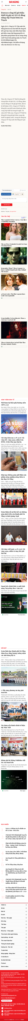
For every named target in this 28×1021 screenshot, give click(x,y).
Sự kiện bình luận (5, 960)
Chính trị (13, 5)
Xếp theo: (3, 211)
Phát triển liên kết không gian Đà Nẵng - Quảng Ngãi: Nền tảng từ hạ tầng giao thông (16, 845)
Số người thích (13, 211)
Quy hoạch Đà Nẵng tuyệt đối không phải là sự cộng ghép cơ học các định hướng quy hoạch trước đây (16, 872)
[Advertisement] (14, 142)
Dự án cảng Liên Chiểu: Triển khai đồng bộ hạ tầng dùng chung (16, 852)
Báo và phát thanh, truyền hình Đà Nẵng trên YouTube (15, 1014)
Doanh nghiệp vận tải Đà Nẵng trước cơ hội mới (15, 897)
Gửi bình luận (7, 204)
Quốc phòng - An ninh (7, 937)
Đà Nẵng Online (8, 1008)
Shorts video (4, 966)
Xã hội (18, 5)
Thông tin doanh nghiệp (7, 944)
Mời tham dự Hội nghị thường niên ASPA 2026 (13, 404)
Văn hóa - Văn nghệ (6, 918)
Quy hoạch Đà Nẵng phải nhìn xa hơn (16, 859)
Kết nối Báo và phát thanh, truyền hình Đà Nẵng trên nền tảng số (13, 1004)
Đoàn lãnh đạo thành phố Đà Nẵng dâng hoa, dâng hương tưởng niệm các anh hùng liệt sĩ (13, 653)
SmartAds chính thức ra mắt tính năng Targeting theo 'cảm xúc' (13, 587)
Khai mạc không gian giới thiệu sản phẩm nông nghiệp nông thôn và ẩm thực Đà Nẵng (13, 477)
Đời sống (3, 921)
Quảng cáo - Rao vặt (6, 947)
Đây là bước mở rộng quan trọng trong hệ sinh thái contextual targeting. (14, 591)
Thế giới (3, 927)
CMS (11, 1019)
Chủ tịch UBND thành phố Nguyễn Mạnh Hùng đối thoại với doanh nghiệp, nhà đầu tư (16, 881)
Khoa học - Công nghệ (7, 931)
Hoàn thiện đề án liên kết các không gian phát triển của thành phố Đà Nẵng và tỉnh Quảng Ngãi (14, 514)
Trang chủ (3, 9)
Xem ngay (22, 790)
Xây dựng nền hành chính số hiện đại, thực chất (13, 726)
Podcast (3, 963)
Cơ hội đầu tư (4, 956)
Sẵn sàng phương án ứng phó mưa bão (12, 691)
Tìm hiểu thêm (21, 614)
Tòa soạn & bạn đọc (6, 940)
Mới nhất (7, 5)
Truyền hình (4, 950)
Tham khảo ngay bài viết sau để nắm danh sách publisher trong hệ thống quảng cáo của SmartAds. (14, 766)
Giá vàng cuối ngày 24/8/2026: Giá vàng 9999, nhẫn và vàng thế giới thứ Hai (13, 551)
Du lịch (3, 914)
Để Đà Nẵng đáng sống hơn (14, 864)
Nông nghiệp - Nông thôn (8, 953)
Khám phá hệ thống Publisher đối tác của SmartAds (13, 761)
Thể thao (3, 924)
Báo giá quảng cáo (6, 1000)
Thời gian (7, 211)
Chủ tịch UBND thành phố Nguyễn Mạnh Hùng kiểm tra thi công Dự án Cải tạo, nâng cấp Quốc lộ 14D (16, 837)
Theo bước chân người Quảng (9, 934)
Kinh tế (24, 5)
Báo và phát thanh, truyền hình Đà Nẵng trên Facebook (15, 1011)
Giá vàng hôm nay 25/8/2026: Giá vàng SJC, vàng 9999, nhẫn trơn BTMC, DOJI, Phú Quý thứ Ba (12, 440)
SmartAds (6, 614)
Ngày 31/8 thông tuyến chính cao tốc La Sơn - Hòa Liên (16, 829)
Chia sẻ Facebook (6, 194)
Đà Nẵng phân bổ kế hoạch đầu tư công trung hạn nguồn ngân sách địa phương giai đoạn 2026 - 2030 (16, 889)
